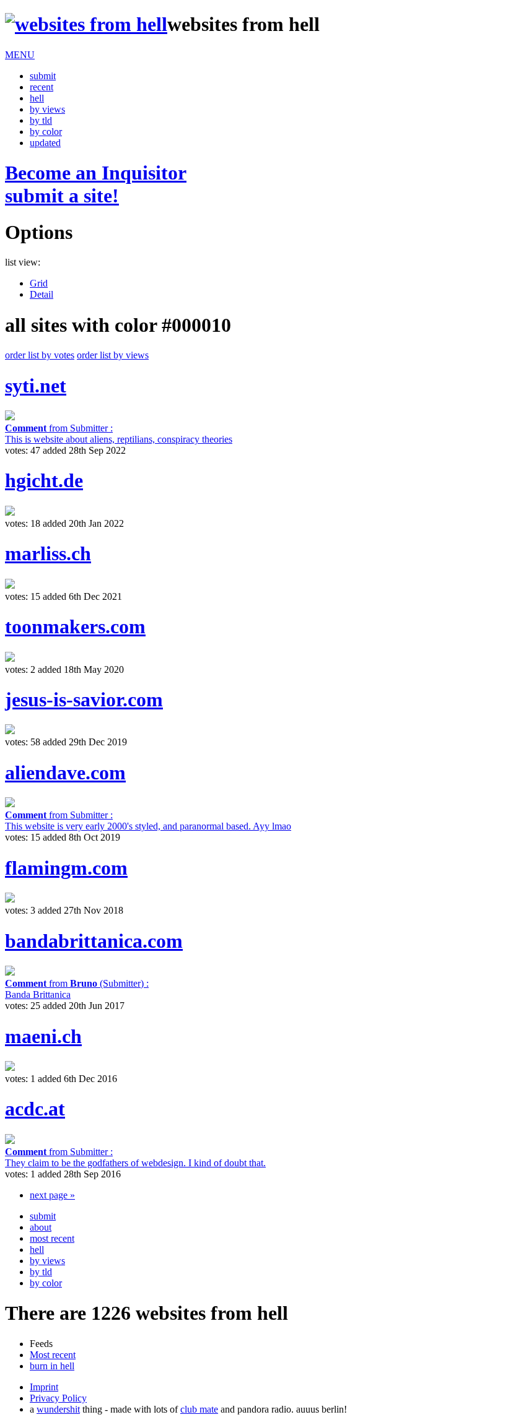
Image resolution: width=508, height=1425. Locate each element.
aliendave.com (65, 772)
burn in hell (52, 1366)
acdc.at (35, 1109)
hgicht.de (44, 480)
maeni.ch (43, 1036)
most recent (52, 1238)
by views (47, 109)
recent (41, 87)
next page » (52, 1195)
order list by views (113, 355)
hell (37, 98)
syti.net (35, 386)
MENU (20, 55)
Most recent (53, 1354)
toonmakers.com (75, 626)
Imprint (44, 1387)
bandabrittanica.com (94, 941)
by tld (41, 120)
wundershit (58, 1409)
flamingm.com (66, 868)
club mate (199, 1409)
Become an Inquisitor (95, 184)
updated (45, 142)
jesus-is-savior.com (84, 699)
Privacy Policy (58, 1398)
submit (43, 76)
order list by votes (39, 355)
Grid (39, 283)
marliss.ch (48, 553)
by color (46, 131)
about (40, 1227)
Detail (41, 294)
